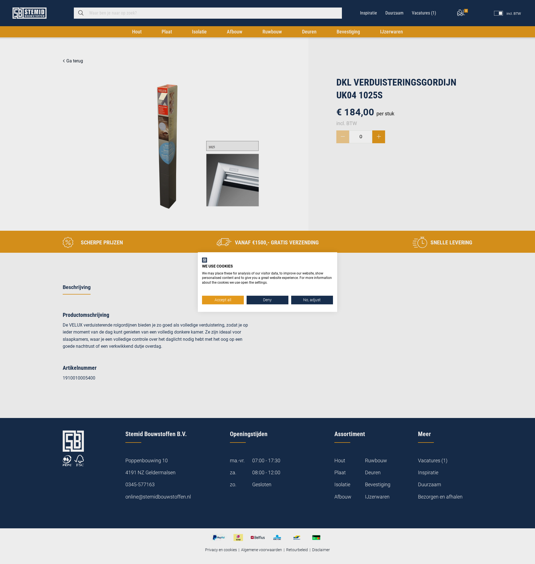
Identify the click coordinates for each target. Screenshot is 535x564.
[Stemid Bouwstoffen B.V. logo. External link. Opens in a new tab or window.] (204, 259)
